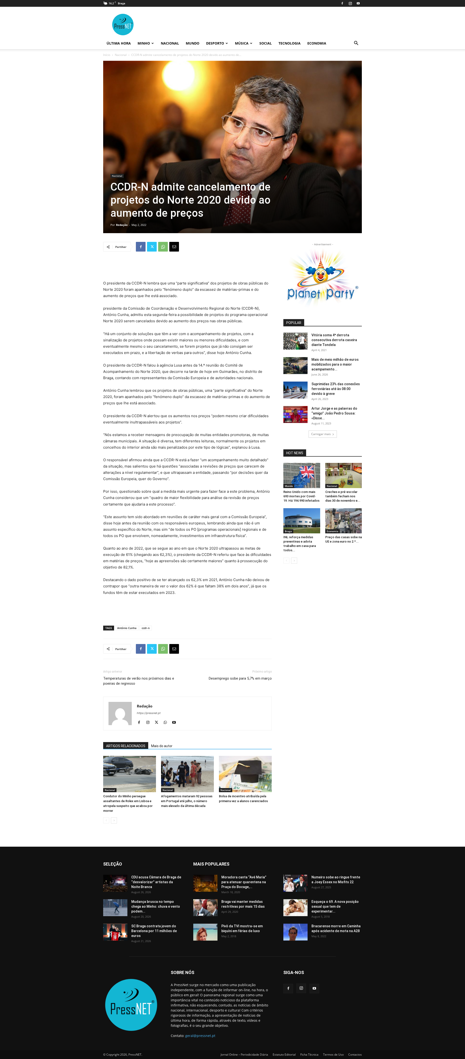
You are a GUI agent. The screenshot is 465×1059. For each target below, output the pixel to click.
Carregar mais (321, 434)
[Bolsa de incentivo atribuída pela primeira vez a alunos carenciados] (245, 774)
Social (265, 43)
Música (241, 43)
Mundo (192, 43)
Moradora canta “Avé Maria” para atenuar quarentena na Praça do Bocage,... (243, 882)
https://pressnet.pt (149, 713)
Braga (288, 531)
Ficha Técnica (309, 1054)
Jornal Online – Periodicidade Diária (244, 1054)
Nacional (170, 43)
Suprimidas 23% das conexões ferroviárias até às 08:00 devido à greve (335, 389)
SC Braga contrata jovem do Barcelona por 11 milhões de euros (154, 931)
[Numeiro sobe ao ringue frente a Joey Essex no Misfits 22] (295, 883)
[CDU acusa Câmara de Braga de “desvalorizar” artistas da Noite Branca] (115, 883)
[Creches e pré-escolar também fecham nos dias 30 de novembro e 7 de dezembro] (343, 475)
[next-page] (114, 820)
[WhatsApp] (163, 247)
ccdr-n (146, 628)
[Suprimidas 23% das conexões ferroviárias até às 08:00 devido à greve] (295, 390)
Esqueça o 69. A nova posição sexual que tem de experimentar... (335, 906)
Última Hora (119, 43)
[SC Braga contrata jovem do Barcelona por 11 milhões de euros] (115, 932)
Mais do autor (161, 746)
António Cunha (126, 628)
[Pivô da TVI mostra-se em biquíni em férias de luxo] (205, 932)
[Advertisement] (187, 268)
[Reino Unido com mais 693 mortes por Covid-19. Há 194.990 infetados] (301, 475)
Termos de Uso (333, 1054)
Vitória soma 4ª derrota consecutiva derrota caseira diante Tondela (334, 340)
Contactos (355, 1054)
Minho (144, 43)
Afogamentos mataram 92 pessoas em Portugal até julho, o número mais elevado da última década (186, 801)
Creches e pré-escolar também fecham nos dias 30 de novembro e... (342, 496)
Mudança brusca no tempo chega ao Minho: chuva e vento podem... (155, 906)
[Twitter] (152, 247)
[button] (356, 43)
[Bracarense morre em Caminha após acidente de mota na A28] (295, 932)
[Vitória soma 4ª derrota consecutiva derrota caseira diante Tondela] (295, 341)
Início (106, 55)
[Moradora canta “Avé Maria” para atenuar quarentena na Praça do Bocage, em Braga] (205, 883)
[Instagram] (350, 3)
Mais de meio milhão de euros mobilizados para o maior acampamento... (335, 364)
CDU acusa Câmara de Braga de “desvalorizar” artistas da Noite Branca (156, 882)
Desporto (215, 43)
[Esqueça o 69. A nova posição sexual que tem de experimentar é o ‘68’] (295, 907)
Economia (316, 43)
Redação (122, 225)
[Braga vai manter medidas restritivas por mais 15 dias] (205, 907)
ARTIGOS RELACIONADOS (125, 746)
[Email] (174, 247)
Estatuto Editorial (284, 1054)
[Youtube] (358, 3)
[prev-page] (106, 820)
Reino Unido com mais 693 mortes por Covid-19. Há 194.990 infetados (301, 496)
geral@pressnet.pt (200, 1035)
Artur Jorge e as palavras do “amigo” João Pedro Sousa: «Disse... (334, 413)
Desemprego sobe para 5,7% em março (240, 678)
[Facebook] (342, 3)
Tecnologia (290, 43)
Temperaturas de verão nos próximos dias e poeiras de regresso (138, 681)
